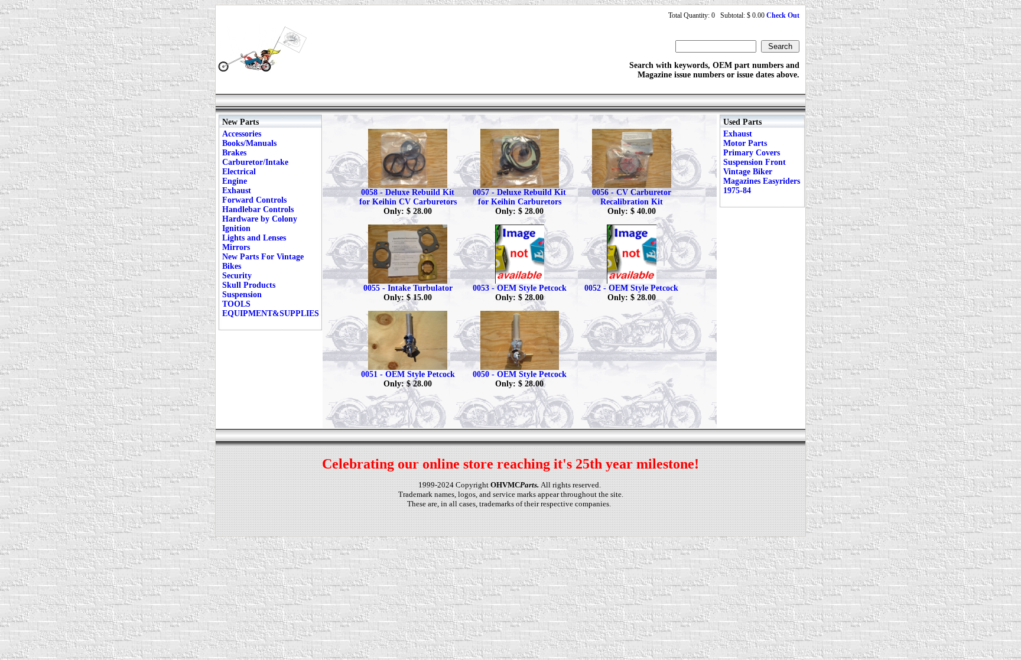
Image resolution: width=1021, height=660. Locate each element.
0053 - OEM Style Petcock (520, 288)
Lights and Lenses (254, 237)
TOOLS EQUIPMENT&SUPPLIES (270, 309)
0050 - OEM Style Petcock (520, 374)
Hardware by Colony (259, 218)
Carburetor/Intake (255, 162)
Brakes (234, 152)
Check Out (782, 15)
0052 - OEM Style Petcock (631, 288)
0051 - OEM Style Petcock (408, 374)
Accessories (241, 133)
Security (237, 275)
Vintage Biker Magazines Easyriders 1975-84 (761, 181)
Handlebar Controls (258, 209)
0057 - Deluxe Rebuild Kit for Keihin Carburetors (519, 197)
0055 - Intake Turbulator (408, 288)
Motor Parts (745, 143)
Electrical (239, 171)
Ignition (236, 228)
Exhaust (236, 190)
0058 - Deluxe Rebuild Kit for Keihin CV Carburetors (408, 197)
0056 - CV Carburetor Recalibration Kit (631, 197)
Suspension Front (754, 162)
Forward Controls (254, 200)
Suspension (242, 294)
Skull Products (248, 285)
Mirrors (236, 247)
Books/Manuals (249, 143)
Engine (234, 181)
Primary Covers (751, 152)
